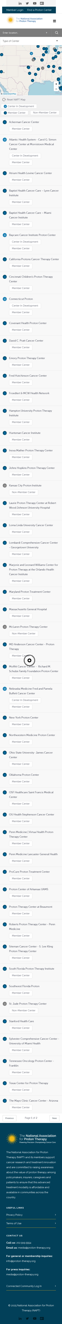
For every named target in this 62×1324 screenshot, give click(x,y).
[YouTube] (34, 3)
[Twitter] (27, 3)
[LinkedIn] (20, 3)
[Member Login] (42, 3)
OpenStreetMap (9, 94)
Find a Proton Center (39, 10)
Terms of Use (13, 1223)
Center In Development (25, 155)
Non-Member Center (23, 492)
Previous (9, 1118)
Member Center (21, 128)
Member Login (14, 10)
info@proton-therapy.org (21, 1261)
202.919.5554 (23, 1242)
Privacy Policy (14, 1214)
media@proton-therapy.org (34, 1247)
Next (54, 1118)
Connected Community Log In (24, 1286)
